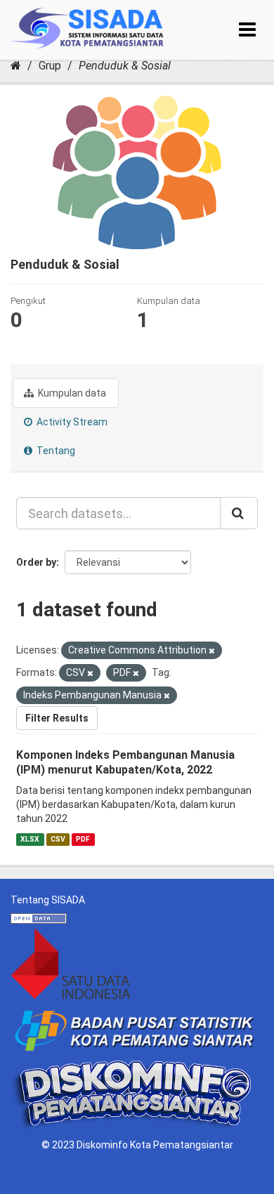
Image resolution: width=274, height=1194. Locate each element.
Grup (50, 65)
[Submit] (239, 513)
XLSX (29, 839)
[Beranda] (16, 65)
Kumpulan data (71, 393)
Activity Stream (70, 421)
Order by (36, 562)
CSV (58, 839)
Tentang (54, 450)
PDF (83, 839)
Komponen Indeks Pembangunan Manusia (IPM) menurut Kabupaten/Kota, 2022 (125, 762)
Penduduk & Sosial (125, 65)
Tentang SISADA (48, 900)
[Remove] (212, 651)
